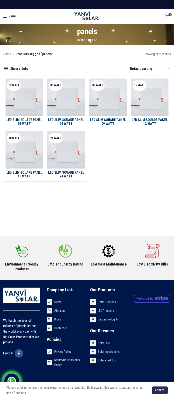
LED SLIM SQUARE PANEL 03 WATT (24, 122)
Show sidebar (20, 69)
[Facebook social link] (19, 353)
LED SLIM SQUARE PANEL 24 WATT (66, 174)
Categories (85, 40)
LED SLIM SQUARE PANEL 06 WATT (66, 122)
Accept (160, 390)
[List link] (65, 302)
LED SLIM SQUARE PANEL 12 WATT (150, 122)
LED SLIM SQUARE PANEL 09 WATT (108, 122)
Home (7, 54)
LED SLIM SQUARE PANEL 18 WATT (24, 174)
